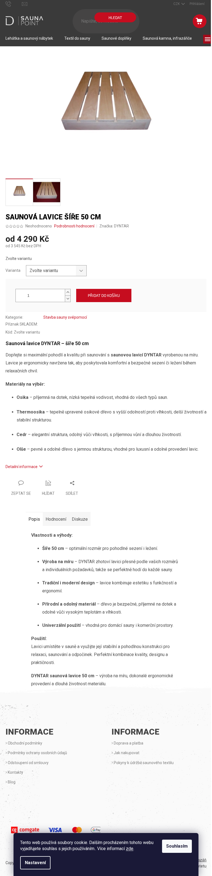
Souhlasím (177, 846)
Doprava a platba (128, 743)
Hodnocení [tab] (56, 519)
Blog (11, 782)
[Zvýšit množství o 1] (67, 292)
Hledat (115, 17)
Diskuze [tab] (80, 519)
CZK (177, 4)
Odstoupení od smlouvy (28, 763)
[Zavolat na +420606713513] (14, 4)
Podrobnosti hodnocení (74, 226)
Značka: (114, 226)
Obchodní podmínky (24, 743)
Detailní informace (22, 466)
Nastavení (35, 862)
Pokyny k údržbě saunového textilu (143, 763)
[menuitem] (29, 38)
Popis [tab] (34, 519)
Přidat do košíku (104, 295)
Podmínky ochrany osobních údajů (37, 753)
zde (129, 848)
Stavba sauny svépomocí (65, 317)
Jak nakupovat (126, 753)
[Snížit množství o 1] (67, 298)
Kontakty (15, 772)
